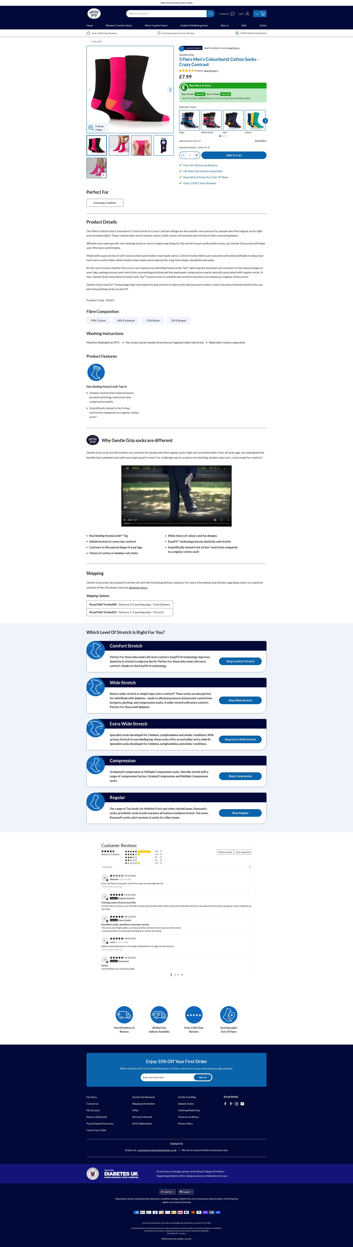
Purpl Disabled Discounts (100, 1123)
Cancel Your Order (96, 1130)
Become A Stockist (142, 1116)
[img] (117, 875)
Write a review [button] (225, 852)
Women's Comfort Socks (119, 25)
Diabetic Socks (186, 1103)
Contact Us (92, 1103)
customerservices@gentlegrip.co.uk (156, 1150)
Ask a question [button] (243, 852)
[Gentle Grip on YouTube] (243, 1104)
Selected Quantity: (194, 147)
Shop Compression (240, 776)
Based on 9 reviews (110, 854)
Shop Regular (240, 813)
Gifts (244, 25)
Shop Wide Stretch (240, 700)
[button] (186, 70)
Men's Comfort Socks (156, 25)
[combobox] (166, 13)
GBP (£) (168, 1192)
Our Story (91, 1097)
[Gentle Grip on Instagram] (237, 1104)
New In (225, 25)
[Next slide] (170, 89)
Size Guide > (261, 140)
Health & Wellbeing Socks (194, 25)
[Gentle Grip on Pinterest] (231, 1104)
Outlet (263, 25)
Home (89, 25)
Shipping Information (143, 1103)
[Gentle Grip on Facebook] (226, 1104)
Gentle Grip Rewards (143, 1097)
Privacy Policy (185, 1123)
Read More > (234, 48)
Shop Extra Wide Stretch (240, 739)
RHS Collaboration (142, 1123)
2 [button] (175, 974)
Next (265, 120)
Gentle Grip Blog (187, 1097)
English (186, 1192)
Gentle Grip (171, 1239)
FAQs (135, 1110)
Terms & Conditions (188, 1116)
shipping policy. (138, 587)
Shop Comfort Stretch (240, 661)
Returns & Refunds (96, 1116)
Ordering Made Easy (189, 1110)
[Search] (211, 13)
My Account (93, 1110)
